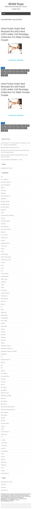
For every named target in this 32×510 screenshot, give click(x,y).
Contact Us (3, 484)
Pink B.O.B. (3, 340)
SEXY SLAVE (4, 387)
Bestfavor (3, 193)
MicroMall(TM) (4, 318)
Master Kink (4, 312)
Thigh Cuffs (4, 434)
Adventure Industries (6, 182)
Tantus (2, 429)
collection (14, 70)
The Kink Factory (5, 431)
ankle (2, 70)
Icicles (2, 287)
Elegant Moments (5, 243)
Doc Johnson (4, 234)
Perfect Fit (3, 334)
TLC (2, 437)
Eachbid (3, 240)
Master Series (4, 315)
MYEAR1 (3, 323)
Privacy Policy (4, 490)
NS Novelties (4, 326)
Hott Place (3, 282)
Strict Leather (4, 415)
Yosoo (2, 467)
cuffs (27, 70)
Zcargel (3, 470)
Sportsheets (4, 404)
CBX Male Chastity (5, 221)
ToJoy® (3, 440)
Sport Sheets (4, 401)
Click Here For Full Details (16, 60)
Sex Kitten (3, 379)
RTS (2, 368)
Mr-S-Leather (4, 320)
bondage (8, 70)
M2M (2, 309)
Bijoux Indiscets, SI (5, 196)
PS (1, 357)
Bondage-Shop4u (5, 204)
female (3, 72)
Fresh (2, 265)
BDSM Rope (16, 4)
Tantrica (3, 426)
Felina (2, 251)
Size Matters (4, 390)
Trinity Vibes (4, 445)
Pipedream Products (6, 345)
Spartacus (3, 398)
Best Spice (3, 190)
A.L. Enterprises (4, 179)
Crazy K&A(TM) (4, 226)
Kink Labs (3, 301)
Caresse (3, 218)
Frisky (2, 268)
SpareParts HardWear (6, 395)
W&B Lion (3, 459)
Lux (2, 307)
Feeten (2, 248)
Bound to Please (5, 207)
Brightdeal (3, 209)
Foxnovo (3, 262)
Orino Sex (3, 332)
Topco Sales (4, 442)
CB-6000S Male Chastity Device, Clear (10, 147)
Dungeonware (4, 237)
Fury (2, 270)
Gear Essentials (4, 273)
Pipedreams (4, 354)
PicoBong (3, 337)
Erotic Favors (4, 246)
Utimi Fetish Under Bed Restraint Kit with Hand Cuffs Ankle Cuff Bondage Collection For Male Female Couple (15, 34)
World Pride (3, 462)
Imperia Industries (5, 293)
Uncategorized (4, 451)
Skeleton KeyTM (5, 393)
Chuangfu (3, 223)
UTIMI (2, 68)
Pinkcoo (3, 343)
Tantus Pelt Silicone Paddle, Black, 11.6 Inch (11, 159)
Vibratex (3, 456)
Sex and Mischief (5, 376)
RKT (2, 365)
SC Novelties (4, 373)
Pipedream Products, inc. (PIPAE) (9, 351)
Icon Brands (4, 290)
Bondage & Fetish (5, 201)
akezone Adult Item (5, 185)
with (6, 75)
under (25, 72)
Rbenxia (3, 362)
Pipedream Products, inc (7, 348)
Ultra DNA (3, 448)
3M (1, 176)
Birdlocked (3, 198)
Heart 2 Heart (4, 279)
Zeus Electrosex (5, 473)
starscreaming (4, 412)
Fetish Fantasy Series (6, 257)
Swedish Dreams (5, 423)
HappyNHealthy (5, 276)
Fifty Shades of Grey (6, 259)
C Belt (2, 212)
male (16, 72)
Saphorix (3, 370)
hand (12, 72)
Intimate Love (4, 295)
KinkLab (3, 304)
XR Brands (3, 465)
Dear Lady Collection (6, 229)
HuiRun (2, 284)
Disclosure (3, 487)
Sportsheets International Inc (8, 406)
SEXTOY (3, 384)
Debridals (3, 232)
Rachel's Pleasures (5, 359)
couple (19, 70)
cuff (24, 70)
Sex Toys (3, 381)
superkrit (3, 418)
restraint (20, 72)
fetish (7, 72)
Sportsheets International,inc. (8, 409)
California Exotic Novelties (7, 215)
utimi (2, 75)
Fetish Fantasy (4, 254)
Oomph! (3, 329)
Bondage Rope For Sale (6, 168)
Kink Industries (4, 298)
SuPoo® (3, 420)
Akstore (3, 187)
